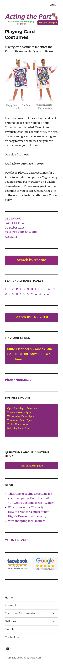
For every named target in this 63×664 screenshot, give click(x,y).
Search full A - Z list (31, 317)
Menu (52, 5)
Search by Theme (31, 260)
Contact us (12, 637)
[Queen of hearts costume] (45, 80)
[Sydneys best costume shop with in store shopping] (31, 18)
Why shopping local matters (26, 520)
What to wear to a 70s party (25, 507)
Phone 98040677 (18, 380)
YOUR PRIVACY (17, 540)
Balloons (10, 621)
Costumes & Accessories (20, 613)
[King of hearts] (18, 80)
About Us (11, 605)
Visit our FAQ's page (32, 465)
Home (9, 597)
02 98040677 (13, 218)
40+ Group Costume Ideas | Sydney (31, 502)
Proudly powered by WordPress (24, 657)
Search (9, 629)
